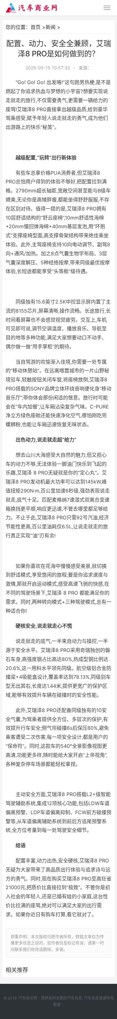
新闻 (51, 27)
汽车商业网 (27, 998)
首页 (36, 27)
